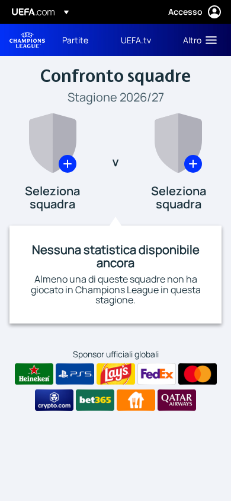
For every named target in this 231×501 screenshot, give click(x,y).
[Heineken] (34, 374)
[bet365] (95, 400)
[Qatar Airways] (177, 400)
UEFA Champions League (27, 40)
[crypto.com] (54, 400)
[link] (75, 40)
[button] (197, 40)
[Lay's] (116, 374)
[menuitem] (81, 40)
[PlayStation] (75, 374)
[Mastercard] (197, 374)
